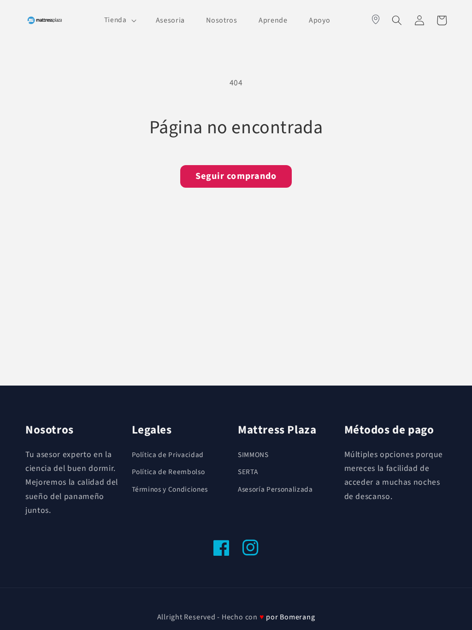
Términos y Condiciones (170, 489)
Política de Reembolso (168, 472)
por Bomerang (290, 617)
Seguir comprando (236, 176)
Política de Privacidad (168, 455)
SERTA (248, 472)
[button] (119, 20)
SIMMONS (253, 455)
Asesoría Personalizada (275, 489)
